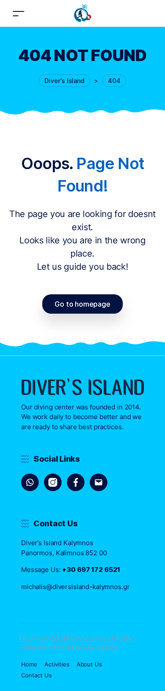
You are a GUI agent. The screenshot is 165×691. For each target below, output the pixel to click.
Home (29, 664)
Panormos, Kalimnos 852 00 (64, 553)
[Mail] (98, 482)
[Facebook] (75, 482)
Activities (57, 664)
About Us (90, 664)
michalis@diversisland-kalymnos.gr (75, 586)
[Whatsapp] (30, 482)
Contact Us (36, 675)
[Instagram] (53, 482)
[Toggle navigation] (18, 13)
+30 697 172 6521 (91, 569)
